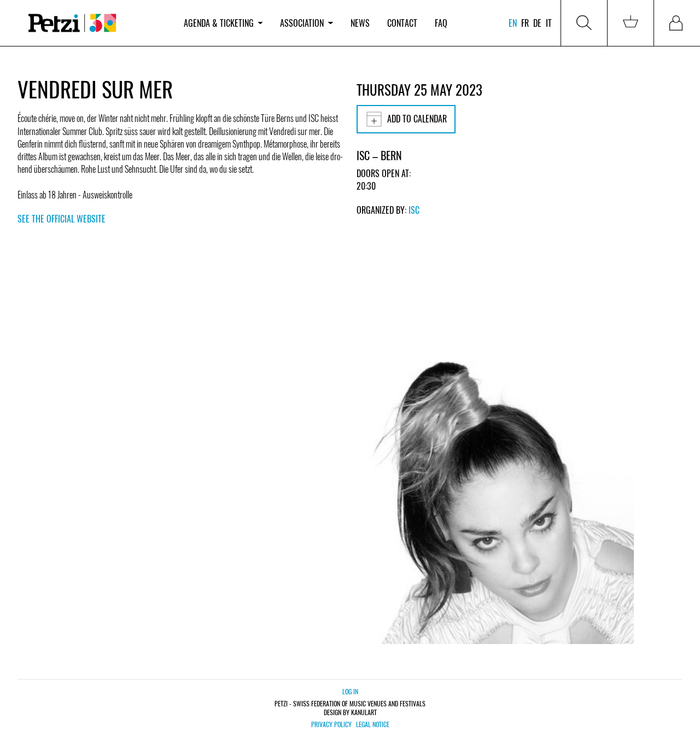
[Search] (584, 23)
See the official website (62, 218)
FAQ (441, 23)
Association (302, 23)
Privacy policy (331, 724)
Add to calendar (417, 118)
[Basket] (631, 23)
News (360, 23)
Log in (350, 691)
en (513, 23)
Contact (402, 23)
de (537, 23)
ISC (414, 210)
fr (525, 23)
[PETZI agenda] (96, 23)
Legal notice (372, 724)
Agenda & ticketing (219, 23)
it (549, 23)
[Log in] (677, 23)
